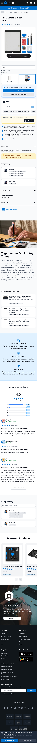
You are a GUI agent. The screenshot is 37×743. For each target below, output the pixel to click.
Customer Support (6, 636)
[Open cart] (31, 3)
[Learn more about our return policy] (13, 139)
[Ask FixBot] (32, 107)
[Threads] (29, 708)
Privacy (3, 658)
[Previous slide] (16, 579)
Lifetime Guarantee (6, 666)
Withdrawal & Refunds (7, 664)
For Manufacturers (24, 639)
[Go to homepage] (10, 2)
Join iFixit (29, 121)
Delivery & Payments (7, 669)
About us (4, 633)
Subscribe (31, 690)
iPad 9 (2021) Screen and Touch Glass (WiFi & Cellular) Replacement (20, 297)
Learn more (12, 618)
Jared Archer (10, 459)
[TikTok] (5, 708)
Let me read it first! (8, 694)
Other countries (27, 740)
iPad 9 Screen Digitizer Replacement (20, 320)
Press (20, 642)
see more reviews (18, 488)
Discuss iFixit (5, 639)
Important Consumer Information (7, 673)
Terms (3, 661)
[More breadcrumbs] (2, 12)
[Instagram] (15, 708)
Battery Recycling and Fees (9, 676)
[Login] (34, 3)
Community (22, 633)
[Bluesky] (25, 708)
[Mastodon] (22, 708)
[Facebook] (8, 708)
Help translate (17, 702)
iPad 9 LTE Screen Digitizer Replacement (21, 309)
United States (9, 740)
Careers (3, 642)
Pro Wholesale (23, 636)
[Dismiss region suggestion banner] (35, 732)
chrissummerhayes (11, 441)
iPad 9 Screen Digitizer (21, 12)
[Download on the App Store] (26, 654)
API (2, 644)
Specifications (5, 190)
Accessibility (4, 653)
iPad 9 (12, 12)
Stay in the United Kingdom (19, 94)
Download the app (25, 650)
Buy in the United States (18, 91)
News (20, 644)
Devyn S (8, 420)
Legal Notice (5, 656)
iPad (7, 12)
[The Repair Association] (32, 708)
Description (5, 146)
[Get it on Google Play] (26, 659)
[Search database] (27, 3)
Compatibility (5, 164)
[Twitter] (12, 708)
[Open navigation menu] (2, 3)
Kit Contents (5, 202)
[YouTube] (19, 708)
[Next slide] (20, 579)
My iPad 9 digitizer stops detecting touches (16, 111)
